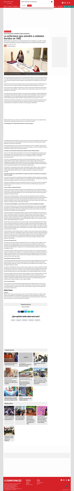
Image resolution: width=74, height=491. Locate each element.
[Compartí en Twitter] (22, 312)
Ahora (5, 6)
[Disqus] (25, 335)
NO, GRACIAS (24, 5)
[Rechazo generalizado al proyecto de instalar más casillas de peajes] (26, 372)
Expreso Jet (38, 481)
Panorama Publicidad (40, 482)
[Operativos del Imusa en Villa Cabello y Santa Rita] (26, 391)
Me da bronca (37, 320)
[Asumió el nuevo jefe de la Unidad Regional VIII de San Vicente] (20, 411)
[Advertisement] (25, 111)
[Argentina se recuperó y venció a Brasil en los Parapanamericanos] (9, 411)
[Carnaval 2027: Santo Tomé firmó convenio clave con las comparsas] (9, 430)
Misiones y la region (7, 31)
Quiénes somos (28, 481)
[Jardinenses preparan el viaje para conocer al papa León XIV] (11, 391)
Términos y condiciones (29, 484)
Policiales (10, 6)
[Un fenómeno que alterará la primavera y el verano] (26, 357)
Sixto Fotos (38, 483)
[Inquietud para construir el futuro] (40, 357)
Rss (37, 484)
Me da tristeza (25, 320)
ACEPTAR (29, 5)
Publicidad (27, 483)
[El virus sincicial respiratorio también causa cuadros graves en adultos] (11, 372)
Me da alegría (31, 320)
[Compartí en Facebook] (19, 312)
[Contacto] (69, 480)
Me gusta (13, 320)
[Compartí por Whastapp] (28, 312)
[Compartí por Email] (25, 312)
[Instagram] (65, 3)
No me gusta (18, 320)
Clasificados (60, 6)
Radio (65, 6)
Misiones (15, 6)
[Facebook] (62, 3)
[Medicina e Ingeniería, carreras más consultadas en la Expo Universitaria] (40, 372)
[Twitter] (67, 3)
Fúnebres (54, 6)
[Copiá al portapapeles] (32, 312)
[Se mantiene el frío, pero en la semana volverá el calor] (11, 357)
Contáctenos (27, 482)
